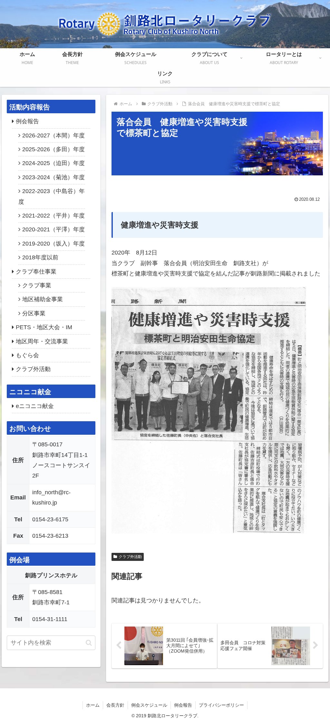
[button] (88, 642)
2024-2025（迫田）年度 (53, 163)
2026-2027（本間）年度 (53, 135)
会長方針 (115, 705)
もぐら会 (27, 355)
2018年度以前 (40, 257)
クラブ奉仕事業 (36, 271)
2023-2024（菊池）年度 (53, 177)
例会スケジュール (149, 705)
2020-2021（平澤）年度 (53, 229)
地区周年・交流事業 (42, 341)
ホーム (93, 705)
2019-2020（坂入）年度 (53, 243)
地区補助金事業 (42, 299)
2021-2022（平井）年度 (53, 215)
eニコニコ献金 (35, 406)
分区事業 (33, 313)
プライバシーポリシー (221, 705)
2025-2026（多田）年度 (53, 149)
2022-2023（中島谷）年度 (51, 196)
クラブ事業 (36, 285)
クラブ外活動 (130, 556)
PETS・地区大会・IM (44, 327)
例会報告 (27, 121)
